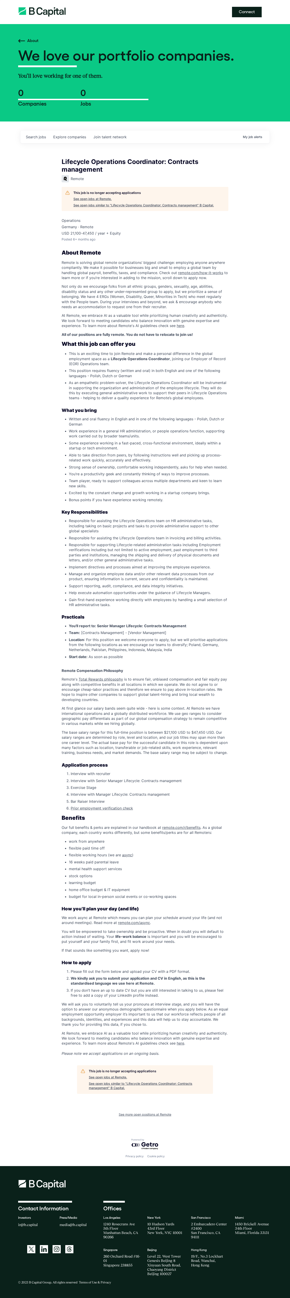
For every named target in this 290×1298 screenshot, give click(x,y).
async (127, 855)
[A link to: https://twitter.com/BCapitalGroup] (31, 1249)
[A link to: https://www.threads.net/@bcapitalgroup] (69, 1249)
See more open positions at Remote (145, 1114)
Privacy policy (135, 1156)
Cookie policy (156, 1156)
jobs (36, 137)
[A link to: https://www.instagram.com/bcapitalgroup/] (57, 1249)
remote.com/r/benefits (181, 827)
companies (69, 137)
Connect (247, 12)
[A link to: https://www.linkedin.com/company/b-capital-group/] (44, 1249)
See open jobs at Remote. (92, 199)
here (180, 325)
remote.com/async (134, 922)
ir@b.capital (28, 1225)
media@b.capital (73, 1225)
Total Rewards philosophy (101, 679)
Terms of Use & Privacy (95, 1282)
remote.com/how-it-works (200, 272)
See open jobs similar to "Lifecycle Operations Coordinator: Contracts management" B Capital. (143, 205)
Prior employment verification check (102, 808)
